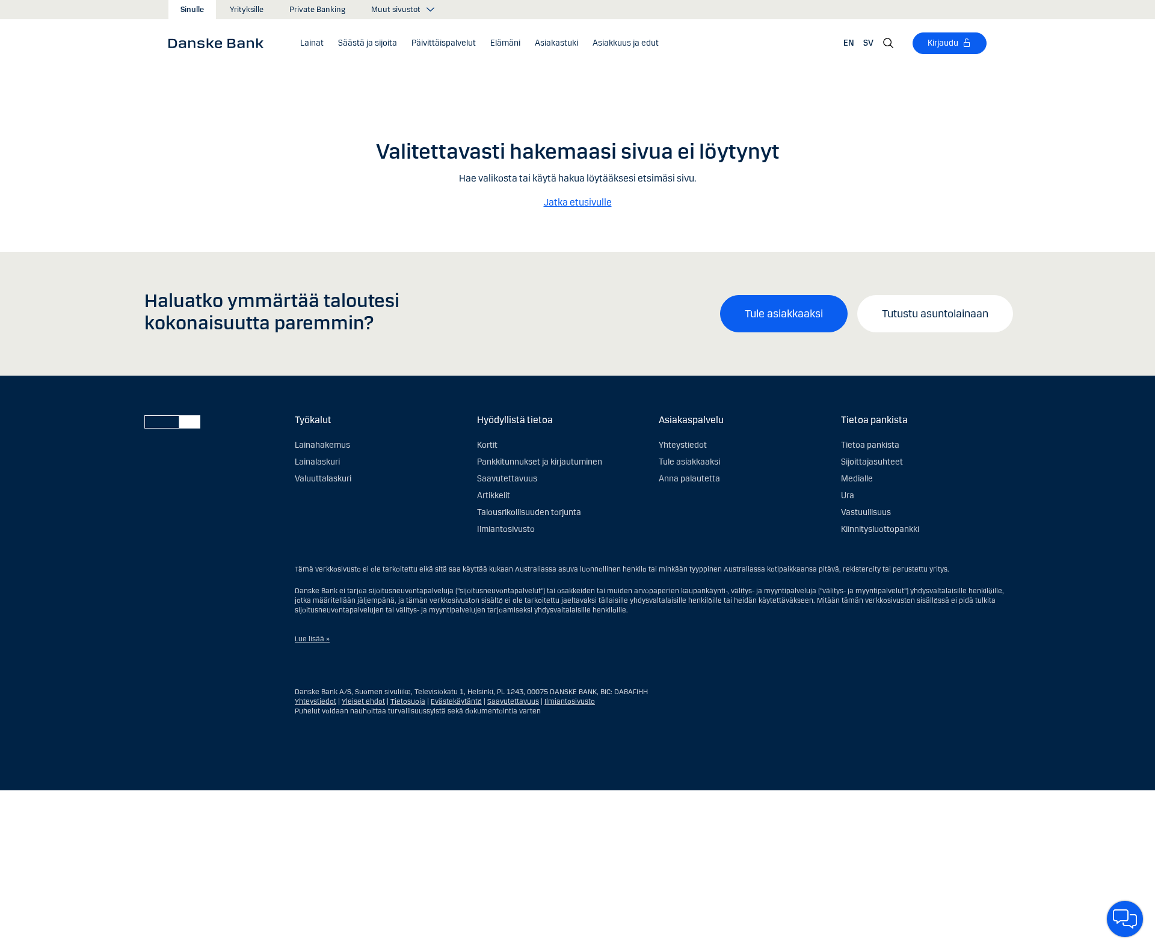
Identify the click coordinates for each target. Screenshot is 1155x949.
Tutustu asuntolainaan (935, 313)
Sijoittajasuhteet (872, 462)
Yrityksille (246, 9)
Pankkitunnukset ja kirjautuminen (539, 462)
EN (848, 43)
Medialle (857, 479)
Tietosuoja (407, 701)
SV (868, 43)
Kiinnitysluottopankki (880, 529)
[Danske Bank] (219, 42)
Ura (847, 495)
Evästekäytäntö (456, 701)
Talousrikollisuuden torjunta (529, 512)
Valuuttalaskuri (323, 479)
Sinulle (192, 9)
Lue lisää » (312, 639)
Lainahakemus (322, 445)
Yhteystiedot (683, 445)
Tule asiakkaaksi (784, 313)
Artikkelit (493, 495)
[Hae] (888, 43)
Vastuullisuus (866, 512)
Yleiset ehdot (363, 701)
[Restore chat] (1125, 919)
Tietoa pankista (870, 445)
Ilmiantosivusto (506, 529)
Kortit (487, 445)
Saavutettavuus (507, 479)
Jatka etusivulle (578, 202)
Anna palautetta (689, 479)
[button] (312, 43)
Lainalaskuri (317, 462)
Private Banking (317, 9)
